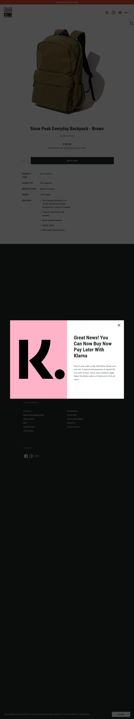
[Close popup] (119, 325)
